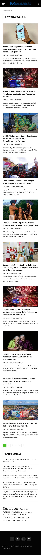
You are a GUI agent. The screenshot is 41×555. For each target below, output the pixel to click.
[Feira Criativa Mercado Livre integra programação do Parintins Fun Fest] (20, 167)
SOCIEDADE (7, 521)
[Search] (38, 3)
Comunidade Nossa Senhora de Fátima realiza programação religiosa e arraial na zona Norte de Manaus (20, 267)
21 (19, 445)
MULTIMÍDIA (23, 514)
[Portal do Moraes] (20, 3)
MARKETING (15, 514)
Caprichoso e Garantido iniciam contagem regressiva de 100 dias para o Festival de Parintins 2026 (20, 312)
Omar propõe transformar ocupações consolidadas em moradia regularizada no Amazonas (17, 468)
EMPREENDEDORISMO (11, 512)
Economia (23, 509)
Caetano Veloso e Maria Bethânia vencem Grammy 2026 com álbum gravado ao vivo (17, 356)
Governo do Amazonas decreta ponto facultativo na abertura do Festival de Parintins (19, 94)
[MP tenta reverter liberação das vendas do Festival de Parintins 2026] (20, 410)
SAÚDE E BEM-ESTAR (22, 518)
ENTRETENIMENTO (26, 512)
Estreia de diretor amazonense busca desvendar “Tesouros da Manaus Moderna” (19, 381)
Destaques (11, 509)
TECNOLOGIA (19, 520)
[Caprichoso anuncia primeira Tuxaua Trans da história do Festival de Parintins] (20, 210)
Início (4, 10)
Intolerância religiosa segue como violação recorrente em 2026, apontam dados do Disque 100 (19, 49)
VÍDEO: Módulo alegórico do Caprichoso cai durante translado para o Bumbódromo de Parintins (20, 138)
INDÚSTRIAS (7, 514)
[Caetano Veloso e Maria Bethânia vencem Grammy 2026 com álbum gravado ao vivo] (20, 341)
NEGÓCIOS (9, 517)
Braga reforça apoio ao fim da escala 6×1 (17, 459)
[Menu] (3, 3)
